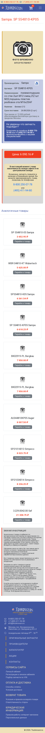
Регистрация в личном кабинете (20, 674)
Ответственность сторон (17, 702)
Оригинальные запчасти (23, 638)
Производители (18, 644)
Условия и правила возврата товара (22, 699)
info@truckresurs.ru (16, 623)
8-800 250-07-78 (11, 2)
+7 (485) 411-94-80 (16, 621)
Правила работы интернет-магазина (22, 715)
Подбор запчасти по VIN (16, 677)
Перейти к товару (22, 241)
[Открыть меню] (40, 7)
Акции (12, 656)
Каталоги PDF (16, 650)
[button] (31, 8)
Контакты (14, 662)
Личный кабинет (13, 671)
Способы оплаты (13, 687)
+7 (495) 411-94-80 (30, 2)
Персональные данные (16, 717)
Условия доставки (14, 690)
